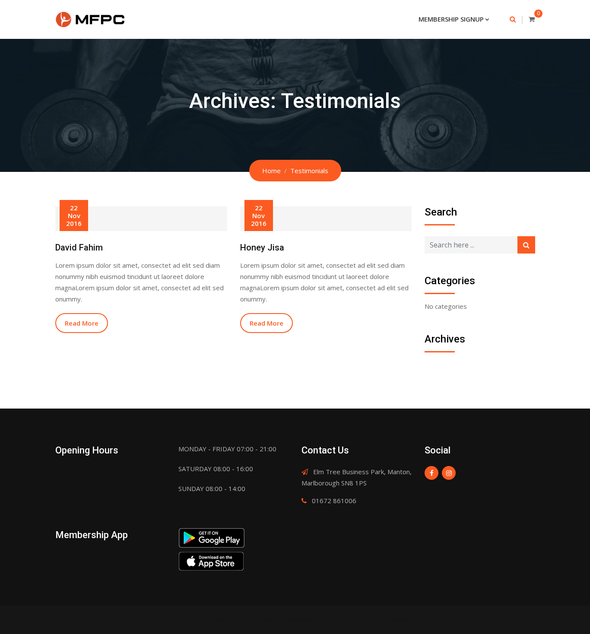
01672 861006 (334, 500)
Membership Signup (451, 19)
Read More (81, 323)
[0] (532, 19)
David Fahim (79, 247)
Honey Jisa (262, 247)
